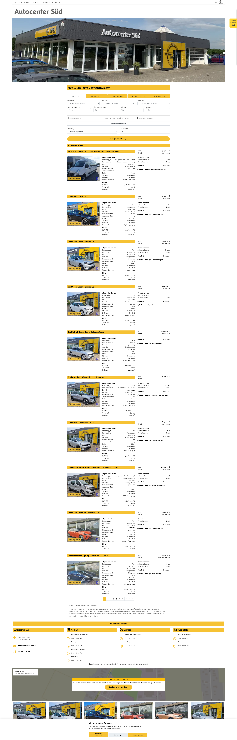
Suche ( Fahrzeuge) (118, 139)
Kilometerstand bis (100, 107)
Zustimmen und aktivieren (118, 687)
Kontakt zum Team (233, 21)
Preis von (123, 107)
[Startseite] (220, 2)
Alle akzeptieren (138, 735)
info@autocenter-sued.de (27, 646)
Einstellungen (118, 735)
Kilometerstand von (73, 107)
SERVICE (36, 2)
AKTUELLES (46, 2)
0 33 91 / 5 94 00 (24, 651)
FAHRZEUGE (25, 2)
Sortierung (70, 129)
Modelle (105, 101)
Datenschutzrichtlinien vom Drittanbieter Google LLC (140, 683)
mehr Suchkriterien (119, 123)
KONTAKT (58, 2)
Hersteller (70, 101)
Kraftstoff (140, 101)
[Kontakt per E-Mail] (216, 2)
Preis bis (149, 107)
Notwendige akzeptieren (98, 734)
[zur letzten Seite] (132, 599)
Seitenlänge (124, 129)
